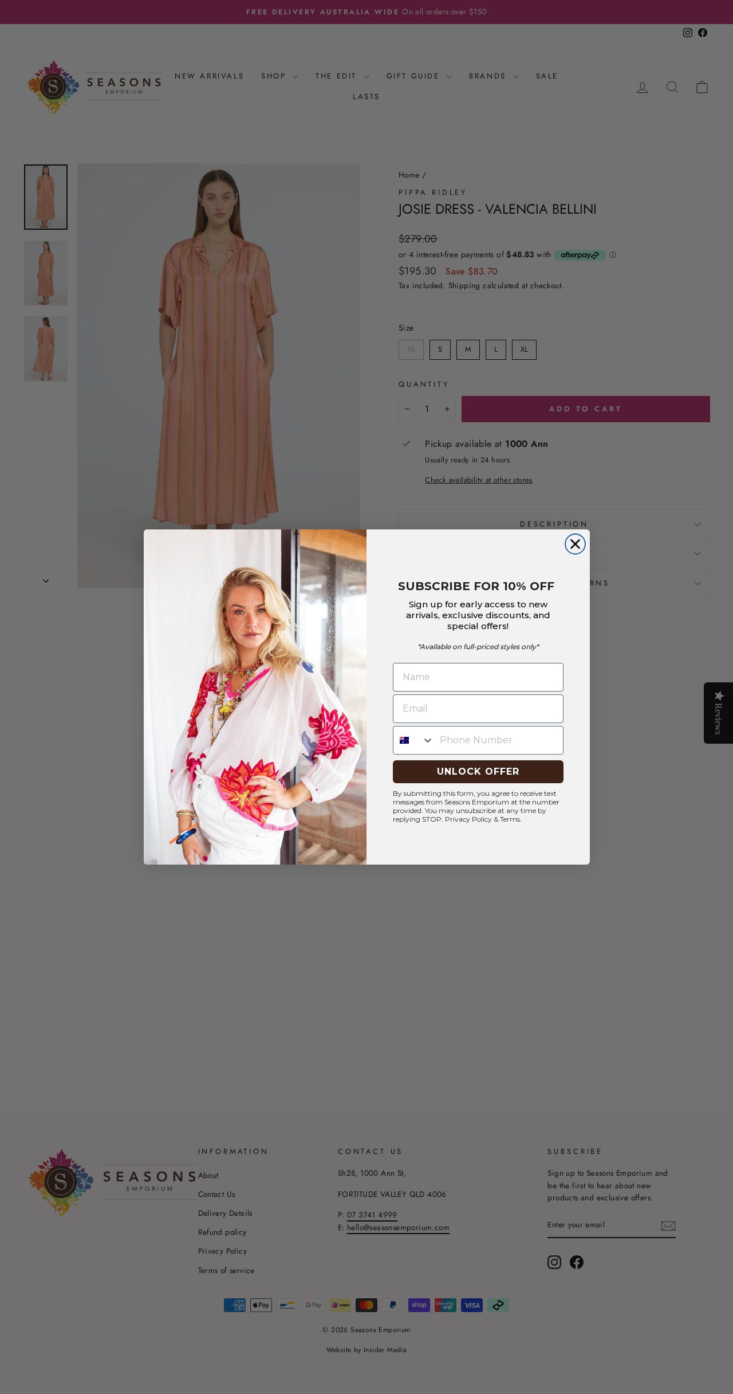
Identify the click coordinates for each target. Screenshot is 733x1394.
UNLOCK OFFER (478, 771)
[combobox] (413, 740)
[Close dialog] (575, 544)
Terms (510, 819)
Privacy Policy (468, 819)
